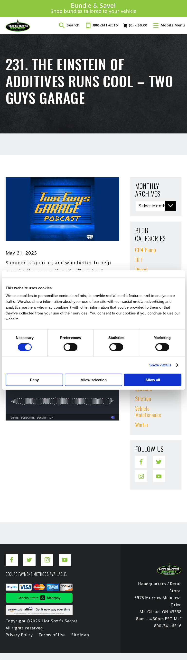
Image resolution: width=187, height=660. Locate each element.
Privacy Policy (19, 634)
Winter (142, 425)
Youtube (159, 473)
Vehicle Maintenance (148, 411)
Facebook (141, 459)
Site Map (80, 634)
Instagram (141, 473)
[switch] (70, 347)
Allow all (152, 380)
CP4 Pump (145, 250)
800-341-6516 (105, 25)
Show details (160, 365)
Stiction (143, 398)
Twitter (159, 459)
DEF (139, 260)
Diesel (141, 269)
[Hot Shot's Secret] (18, 25)
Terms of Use (52, 634)
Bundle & (94, 8)
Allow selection (94, 380)
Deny (34, 380)
